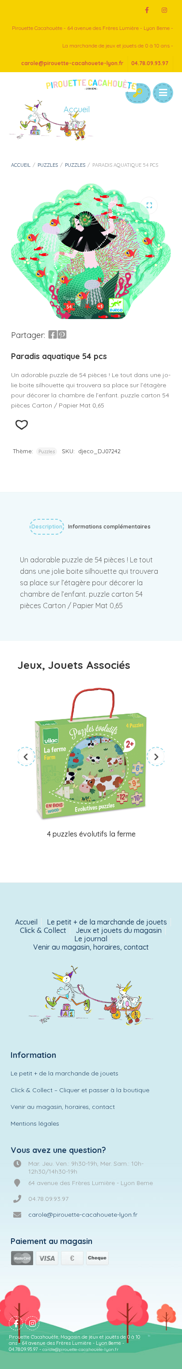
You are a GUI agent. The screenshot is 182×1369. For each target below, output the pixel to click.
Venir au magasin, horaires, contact (91, 947)
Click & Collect (43, 930)
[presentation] (26, 756)
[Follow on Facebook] (146, 10)
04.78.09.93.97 (149, 63)
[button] (149, 205)
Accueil (20, 165)
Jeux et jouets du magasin (119, 930)
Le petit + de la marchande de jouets (107, 922)
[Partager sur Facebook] (53, 335)
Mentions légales (35, 1123)
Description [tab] (46, 526)
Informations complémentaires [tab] (109, 526)
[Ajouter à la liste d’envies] (21, 425)
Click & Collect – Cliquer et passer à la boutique (80, 1090)
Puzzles (48, 165)
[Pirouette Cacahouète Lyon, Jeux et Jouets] (91, 996)
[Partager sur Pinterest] (62, 335)
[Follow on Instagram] (164, 10)
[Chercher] (137, 93)
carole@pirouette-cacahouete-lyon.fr (72, 63)
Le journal (90, 939)
